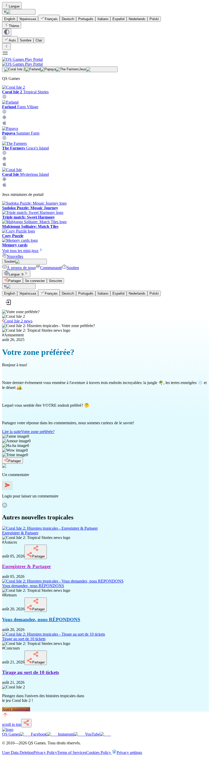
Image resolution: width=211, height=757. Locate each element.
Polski (154, 19)
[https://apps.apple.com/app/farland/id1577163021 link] (4, 124)
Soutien (73, 267)
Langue (14, 6)
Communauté (51, 267)
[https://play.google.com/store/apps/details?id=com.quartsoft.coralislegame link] (4, 180)
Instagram (66, 734)
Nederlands (137, 19)
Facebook (39, 734)
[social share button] (26, 723)
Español (118, 19)
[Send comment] (7, 485)
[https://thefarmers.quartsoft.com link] (4, 154)
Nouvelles (15, 256)
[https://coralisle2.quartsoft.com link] (4, 97)
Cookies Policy (99, 752)
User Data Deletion (17, 752)
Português (85, 19)
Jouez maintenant (16, 709)
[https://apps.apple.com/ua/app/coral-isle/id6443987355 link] (4, 186)
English (9, 19)
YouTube (92, 734)
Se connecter (35, 281)
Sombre (25, 40)
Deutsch (68, 19)
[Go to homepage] (105, 61)
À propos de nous (21, 267)
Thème (14, 26)
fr (5, 12)
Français (51, 19)
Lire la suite (28, 431)
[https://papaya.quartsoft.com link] (4, 139)
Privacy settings (129, 752)
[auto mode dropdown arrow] (6, 32)
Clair (39, 40)
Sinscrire (55, 281)
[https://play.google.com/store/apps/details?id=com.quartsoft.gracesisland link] (4, 159)
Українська (27, 19)
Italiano (103, 19)
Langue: (16, 274)
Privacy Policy (45, 752)
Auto (12, 40)
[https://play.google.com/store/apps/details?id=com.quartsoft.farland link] (4, 118)
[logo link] (7, 729)
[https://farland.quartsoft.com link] (4, 112)
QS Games (11, 734)
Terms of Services (71, 752)
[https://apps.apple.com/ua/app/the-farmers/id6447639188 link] (4, 165)
